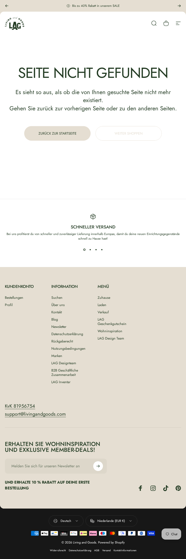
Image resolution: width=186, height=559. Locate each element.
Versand (106, 550)
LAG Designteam (63, 363)
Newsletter (58, 326)
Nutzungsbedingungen (68, 348)
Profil (9, 305)
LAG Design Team (111, 338)
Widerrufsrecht (58, 550)
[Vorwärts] (179, 6)
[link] (20, 406)
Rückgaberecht (62, 341)
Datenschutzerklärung (67, 334)
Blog (54, 319)
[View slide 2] (90, 249)
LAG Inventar (60, 382)
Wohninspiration (110, 331)
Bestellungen (14, 297)
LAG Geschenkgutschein (112, 321)
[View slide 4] (102, 249)
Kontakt (56, 312)
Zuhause (104, 297)
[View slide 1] (84, 249)
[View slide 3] (96, 249)
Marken (56, 356)
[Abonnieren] (98, 466)
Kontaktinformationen (125, 550)
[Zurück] (6, 6)
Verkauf (103, 312)
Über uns (58, 305)
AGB (96, 550)
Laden (102, 305)
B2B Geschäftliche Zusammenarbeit (64, 372)
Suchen (56, 297)
